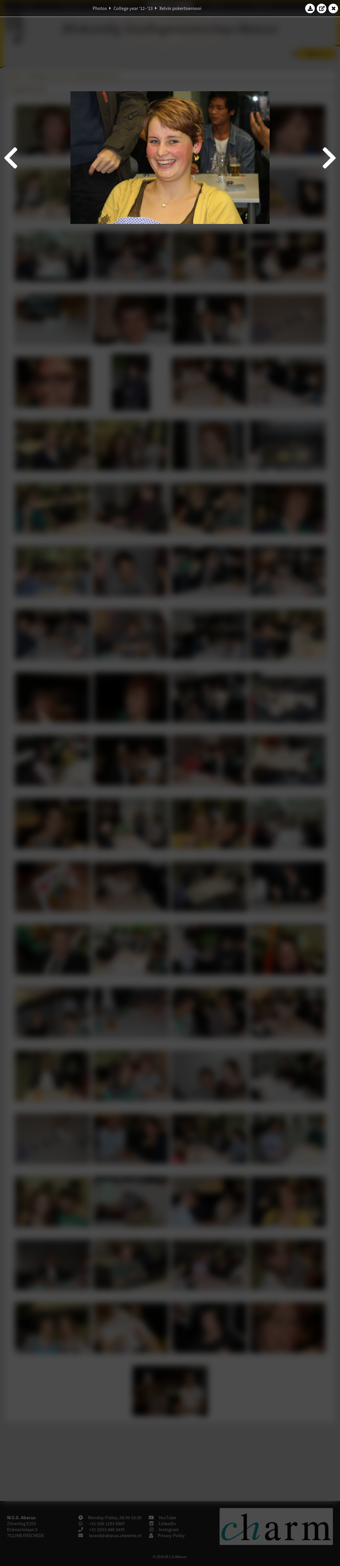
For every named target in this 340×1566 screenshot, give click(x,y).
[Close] (333, 8)
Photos (100, 8)
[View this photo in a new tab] (322, 8)
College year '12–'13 (133, 8)
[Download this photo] (310, 8)
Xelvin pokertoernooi (180, 8)
